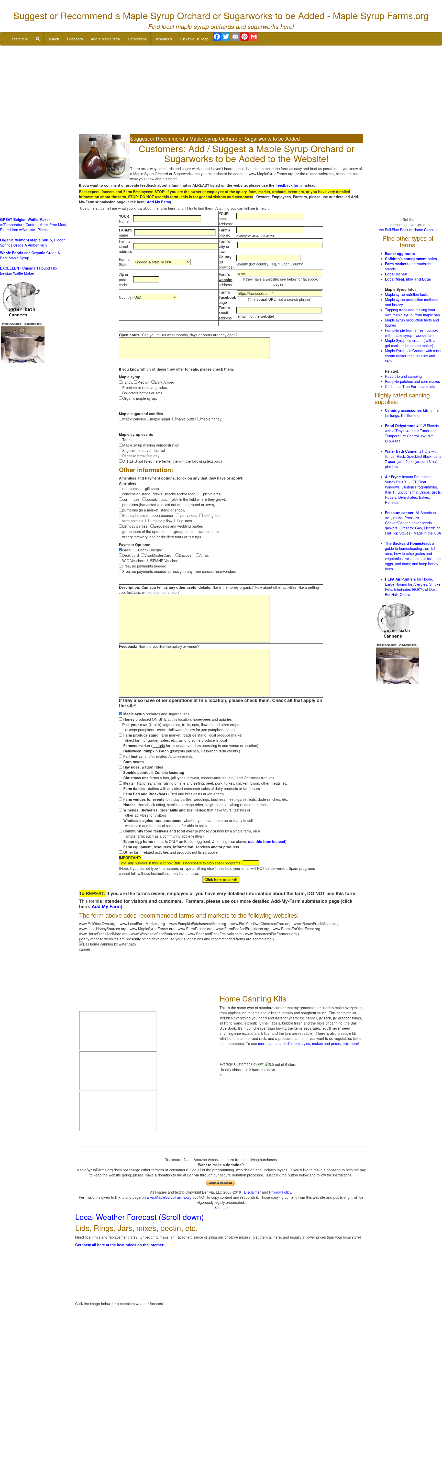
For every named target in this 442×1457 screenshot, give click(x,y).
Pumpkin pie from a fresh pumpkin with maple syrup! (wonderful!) (412, 333)
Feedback (75, 38)
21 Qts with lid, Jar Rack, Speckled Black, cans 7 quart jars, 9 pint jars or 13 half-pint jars (413, 459)
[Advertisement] (221, 94)
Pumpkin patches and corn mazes (412, 381)
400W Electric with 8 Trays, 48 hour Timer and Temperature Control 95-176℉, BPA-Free (412, 433)
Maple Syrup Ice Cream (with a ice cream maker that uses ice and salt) (413, 355)
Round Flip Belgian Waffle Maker (28, 270)
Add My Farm (158, 201)
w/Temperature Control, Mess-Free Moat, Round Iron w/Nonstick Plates (33, 224)
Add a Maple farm (105, 38)
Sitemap (221, 1207)
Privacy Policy (280, 1192)
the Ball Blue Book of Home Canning (408, 229)
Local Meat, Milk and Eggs (408, 279)
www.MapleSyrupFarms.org (169, 1197)
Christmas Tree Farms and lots (410, 386)
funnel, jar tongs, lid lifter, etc (412, 413)
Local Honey (396, 273)
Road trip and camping (403, 376)
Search (53, 38)
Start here (20, 38)
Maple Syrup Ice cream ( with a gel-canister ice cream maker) (410, 343)
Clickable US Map (194, 38)
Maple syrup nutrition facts (406, 294)
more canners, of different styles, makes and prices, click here (308, 1043)
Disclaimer (252, 1192)
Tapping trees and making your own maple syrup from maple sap (412, 312)
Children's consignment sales (411, 258)
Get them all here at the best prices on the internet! (119, 1244)
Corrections (137, 38)
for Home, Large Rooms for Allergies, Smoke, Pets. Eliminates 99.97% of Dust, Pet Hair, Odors (413, 586)
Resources (163, 38)
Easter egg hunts (400, 253)
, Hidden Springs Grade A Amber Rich (32, 242)
